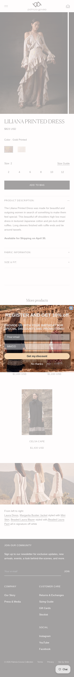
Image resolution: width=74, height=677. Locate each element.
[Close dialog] (71, 308)
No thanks (37, 363)
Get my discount (37, 356)
